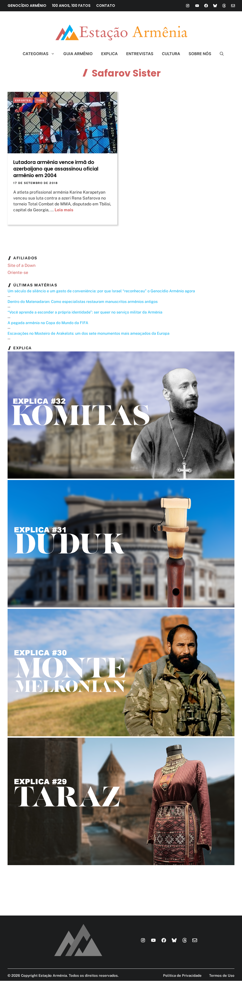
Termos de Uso (221, 975)
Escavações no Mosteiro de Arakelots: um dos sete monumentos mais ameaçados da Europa (88, 333)
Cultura (171, 53)
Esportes (23, 100)
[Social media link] (188, 6)
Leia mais (64, 209)
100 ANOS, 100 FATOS (71, 5)
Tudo (40, 100)
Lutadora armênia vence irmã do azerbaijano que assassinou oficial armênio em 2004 (55, 169)
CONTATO (105, 5)
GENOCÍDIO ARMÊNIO (27, 5)
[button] (220, 53)
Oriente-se (18, 272)
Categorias (35, 53)
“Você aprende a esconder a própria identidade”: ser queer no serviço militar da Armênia (85, 312)
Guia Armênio (78, 53)
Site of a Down (21, 265)
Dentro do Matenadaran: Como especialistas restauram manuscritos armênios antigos (83, 301)
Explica (109, 53)
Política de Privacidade (182, 975)
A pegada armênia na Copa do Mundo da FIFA (48, 323)
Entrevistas (139, 53)
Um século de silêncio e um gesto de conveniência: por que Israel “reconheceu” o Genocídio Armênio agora (101, 291)
